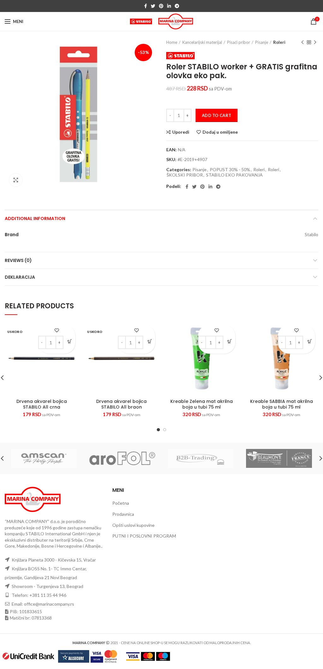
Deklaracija (20, 277)
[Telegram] (177, 6)
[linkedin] (169, 6)
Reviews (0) (18, 260)
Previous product (302, 42)
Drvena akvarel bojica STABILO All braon (121, 404)
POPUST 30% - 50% (230, 169)
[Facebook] (145, 6)
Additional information (35, 218)
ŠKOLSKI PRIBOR (185, 174)
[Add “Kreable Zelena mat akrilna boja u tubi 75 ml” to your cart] (229, 341)
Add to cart (216, 115)
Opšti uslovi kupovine (133, 525)
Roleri (279, 42)
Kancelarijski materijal (202, 42)
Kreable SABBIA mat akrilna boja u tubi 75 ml (281, 404)
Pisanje (261, 42)
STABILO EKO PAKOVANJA (234, 174)
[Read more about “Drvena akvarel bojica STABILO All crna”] (69, 341)
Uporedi (180, 132)
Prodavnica (123, 514)
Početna (120, 503)
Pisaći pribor (238, 42)
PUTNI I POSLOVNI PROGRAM (144, 535)
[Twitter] (153, 6)
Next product (315, 42)
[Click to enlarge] (15, 180)
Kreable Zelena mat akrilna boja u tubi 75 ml (201, 404)
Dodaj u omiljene (220, 132)
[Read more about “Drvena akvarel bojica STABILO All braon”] (149, 341)
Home (171, 42)
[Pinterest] (161, 6)
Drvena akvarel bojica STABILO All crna (41, 404)
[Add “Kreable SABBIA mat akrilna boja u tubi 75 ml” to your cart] (309, 341)
